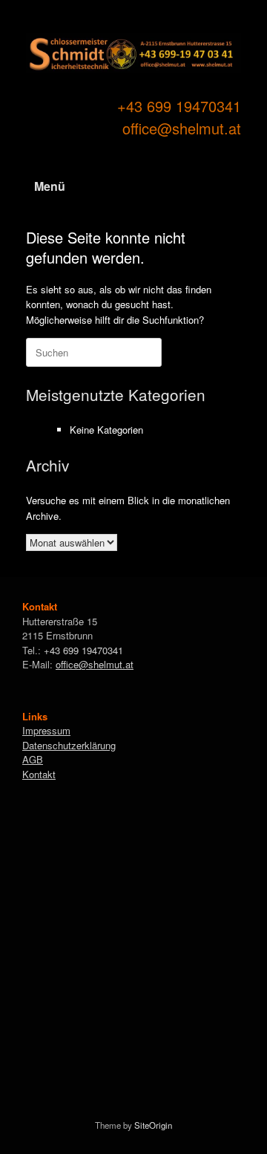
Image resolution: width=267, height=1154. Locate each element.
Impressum (46, 730)
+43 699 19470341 (179, 106)
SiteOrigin (153, 1125)
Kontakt (39, 774)
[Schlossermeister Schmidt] (133, 53)
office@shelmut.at (181, 128)
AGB (32, 759)
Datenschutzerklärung (69, 745)
